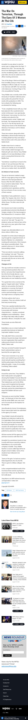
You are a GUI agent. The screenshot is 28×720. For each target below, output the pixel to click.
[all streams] (26, 718)
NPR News (9, 490)
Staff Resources (7, 689)
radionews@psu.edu (9, 666)
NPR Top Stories (20, 490)
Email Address (7, 650)
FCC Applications (7, 699)
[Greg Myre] (5, 504)
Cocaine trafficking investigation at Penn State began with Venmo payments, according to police (19, 540)
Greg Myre (9, 24)
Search (5, 692)
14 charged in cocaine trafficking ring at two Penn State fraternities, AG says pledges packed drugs (19, 602)
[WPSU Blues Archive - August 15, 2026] (7, 619)
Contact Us (5, 686)
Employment (6, 682)
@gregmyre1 (6, 483)
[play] (2, 718)
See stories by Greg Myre (17, 511)
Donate (23, 2)
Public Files (5, 696)
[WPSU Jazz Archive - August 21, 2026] (7, 526)
